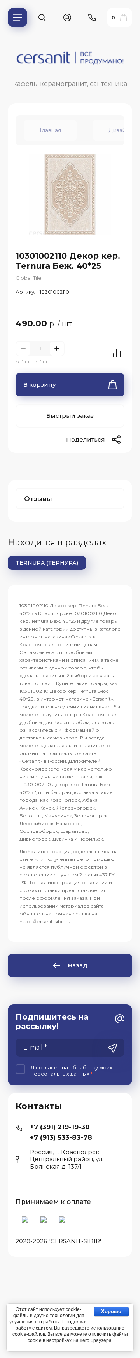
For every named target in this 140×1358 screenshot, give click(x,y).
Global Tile (29, 278)
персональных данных (60, 1074)
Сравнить (116, 353)
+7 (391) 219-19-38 (60, 1127)
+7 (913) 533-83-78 (61, 1137)
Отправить (112, 1048)
